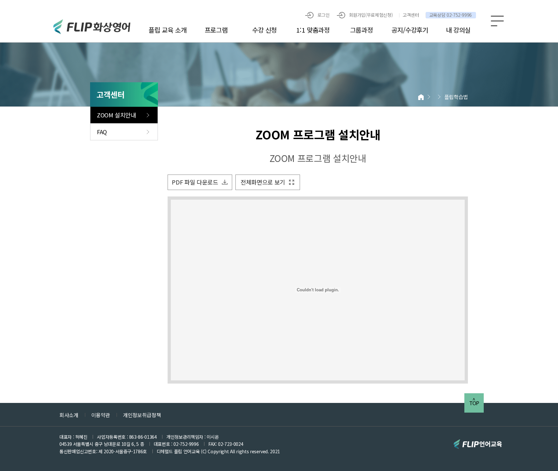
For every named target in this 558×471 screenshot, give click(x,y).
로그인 (323, 15)
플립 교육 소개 (167, 30)
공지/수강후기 (409, 30)
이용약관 (100, 414)
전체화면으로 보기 (263, 182)
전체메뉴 (497, 21)
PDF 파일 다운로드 (195, 182)
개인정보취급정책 (142, 414)
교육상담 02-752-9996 (450, 15)
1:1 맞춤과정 (312, 30)
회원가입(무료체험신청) (371, 15)
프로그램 (216, 30)
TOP (474, 403)
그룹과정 (361, 30)
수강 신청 (264, 30)
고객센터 (411, 15)
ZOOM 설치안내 (116, 115)
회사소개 (68, 414)
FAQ (102, 131)
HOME (420, 97)
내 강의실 (458, 30)
